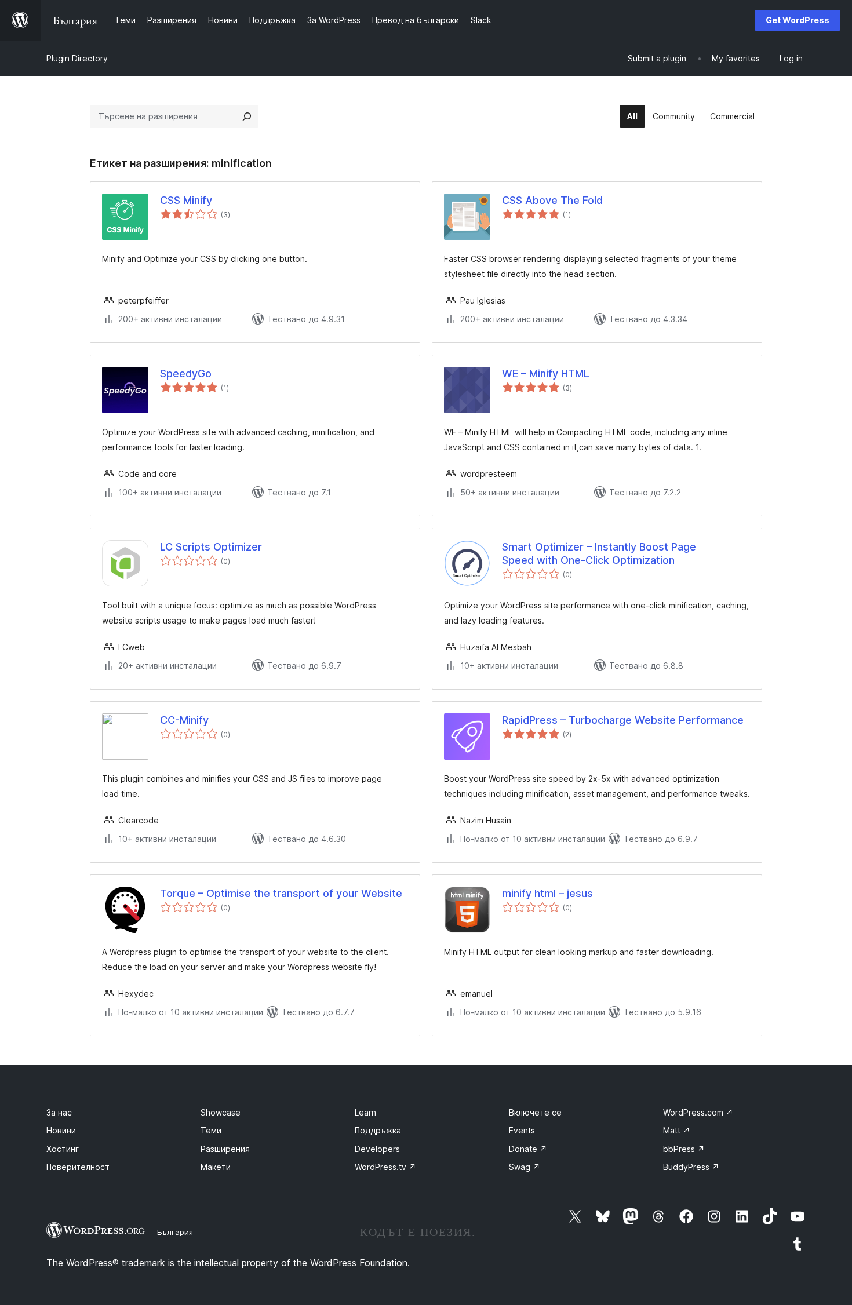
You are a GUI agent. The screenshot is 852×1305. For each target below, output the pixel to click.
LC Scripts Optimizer (211, 547)
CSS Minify (186, 200)
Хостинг (62, 1149)
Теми (211, 1130)
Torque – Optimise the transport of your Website (281, 893)
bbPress (684, 1149)
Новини (61, 1130)
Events (522, 1130)
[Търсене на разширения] (246, 116)
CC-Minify (184, 720)
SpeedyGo (186, 373)
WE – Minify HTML (545, 373)
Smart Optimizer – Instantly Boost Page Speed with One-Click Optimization (599, 553)
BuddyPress (691, 1167)
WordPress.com (698, 1112)
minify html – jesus (547, 893)
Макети (216, 1167)
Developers (377, 1149)
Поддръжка (378, 1130)
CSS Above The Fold (552, 200)
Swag (524, 1167)
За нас (59, 1112)
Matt (676, 1130)
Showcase (221, 1112)
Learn (365, 1112)
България (175, 1232)
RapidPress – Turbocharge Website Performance (623, 720)
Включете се (535, 1112)
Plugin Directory (77, 58)
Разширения (225, 1149)
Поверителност (78, 1167)
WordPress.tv (385, 1167)
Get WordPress (797, 20)
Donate (528, 1149)
